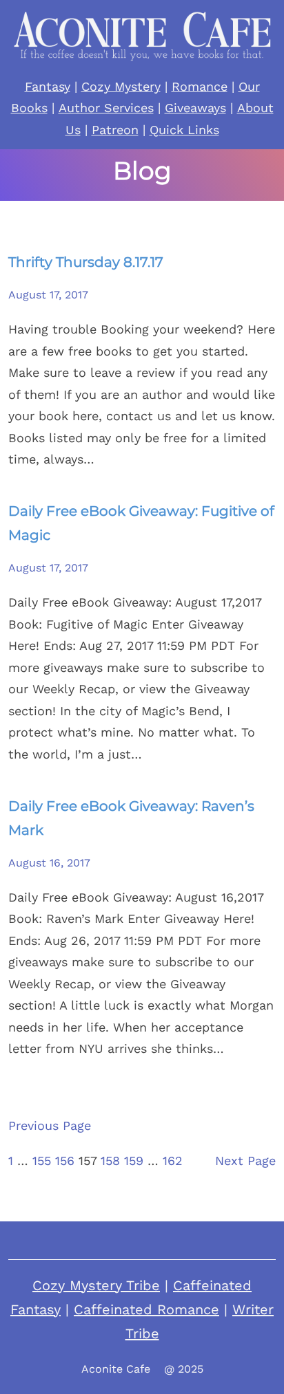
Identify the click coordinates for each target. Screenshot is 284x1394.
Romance (199, 86)
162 (173, 1160)
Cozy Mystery (121, 86)
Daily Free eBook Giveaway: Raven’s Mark (131, 818)
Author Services (106, 107)
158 (110, 1160)
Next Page (245, 1160)
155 (41, 1160)
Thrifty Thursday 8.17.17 (85, 262)
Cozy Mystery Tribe (96, 1285)
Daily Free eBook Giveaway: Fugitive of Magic (141, 523)
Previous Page (49, 1125)
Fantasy (47, 86)
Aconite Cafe (115, 1368)
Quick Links (184, 129)
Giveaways (195, 107)
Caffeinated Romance (146, 1309)
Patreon (115, 129)
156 (64, 1160)
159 (133, 1160)
